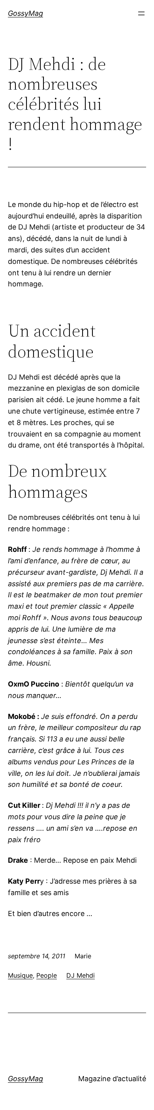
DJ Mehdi (80, 975)
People (46, 975)
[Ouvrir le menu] (141, 13)
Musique (20, 975)
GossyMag (25, 13)
